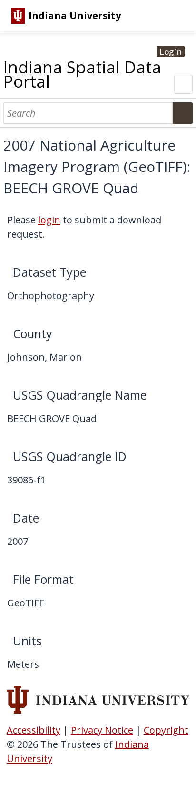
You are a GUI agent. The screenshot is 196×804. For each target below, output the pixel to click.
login (49, 219)
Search (183, 113)
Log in (170, 51)
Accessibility (33, 730)
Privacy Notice (102, 730)
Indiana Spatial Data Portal (82, 74)
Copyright (166, 730)
